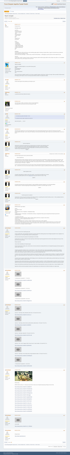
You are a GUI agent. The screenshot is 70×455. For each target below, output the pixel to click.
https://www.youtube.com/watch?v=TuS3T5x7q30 (23, 400)
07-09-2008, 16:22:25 (17, 101)
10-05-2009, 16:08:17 (17, 153)
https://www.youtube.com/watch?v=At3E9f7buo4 (23, 290)
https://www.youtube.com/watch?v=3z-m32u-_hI (23, 314)
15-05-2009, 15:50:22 (17, 181)
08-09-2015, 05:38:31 (17, 430)
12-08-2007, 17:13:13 (17, 62)
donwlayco (8, 228)
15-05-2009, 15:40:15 (17, 169)
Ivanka (7, 62)
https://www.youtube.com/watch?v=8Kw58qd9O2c (23, 398)
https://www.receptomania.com (20, 436)
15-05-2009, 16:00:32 (17, 193)
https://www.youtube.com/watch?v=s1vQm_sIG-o (23, 403)
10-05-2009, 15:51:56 (17, 141)
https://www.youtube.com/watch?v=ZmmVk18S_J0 (23, 405)
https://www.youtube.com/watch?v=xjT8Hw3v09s (23, 345)
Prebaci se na (50, 446)
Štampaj (64, 21)
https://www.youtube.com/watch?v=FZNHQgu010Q (23, 392)
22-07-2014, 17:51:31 (17, 204)
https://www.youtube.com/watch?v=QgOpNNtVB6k (23, 396)
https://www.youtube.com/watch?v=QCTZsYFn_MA (23, 335)
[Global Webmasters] (5, 214)
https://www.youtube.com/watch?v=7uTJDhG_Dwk (23, 407)
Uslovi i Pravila (61, 452)
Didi (7, 113)
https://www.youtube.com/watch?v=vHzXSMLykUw (23, 355)
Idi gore (6, 442)
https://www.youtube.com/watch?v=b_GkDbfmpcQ (23, 409)
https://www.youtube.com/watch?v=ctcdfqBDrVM (23, 386)
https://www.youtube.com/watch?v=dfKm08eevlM (23, 390)
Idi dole (6, 21)
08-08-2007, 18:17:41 (17, 24)
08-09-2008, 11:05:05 (17, 113)
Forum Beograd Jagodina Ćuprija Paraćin (16, 4)
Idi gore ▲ (64, 452)
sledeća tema (62, 18)
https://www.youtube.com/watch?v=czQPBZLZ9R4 (23, 280)
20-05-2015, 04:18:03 (17, 270)
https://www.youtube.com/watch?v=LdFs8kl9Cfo (23, 324)
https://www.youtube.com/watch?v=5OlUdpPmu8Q (23, 388)
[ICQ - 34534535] (5, 123)
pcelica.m (8, 204)
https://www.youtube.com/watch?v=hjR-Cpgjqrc (23, 394)
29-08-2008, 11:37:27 (17, 79)
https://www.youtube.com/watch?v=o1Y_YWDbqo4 (23, 426)
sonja (7, 79)
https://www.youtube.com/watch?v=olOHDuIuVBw (23, 365)
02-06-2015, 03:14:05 (17, 304)
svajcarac (8, 101)
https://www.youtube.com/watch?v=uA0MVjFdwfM (23, 411)
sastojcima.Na (31, 175)
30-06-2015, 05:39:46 (17, 415)
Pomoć (57, 452)
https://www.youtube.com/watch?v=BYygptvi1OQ (23, 300)
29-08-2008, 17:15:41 (17, 92)
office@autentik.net (53, 6)
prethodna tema (57, 18)
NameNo (8, 141)
